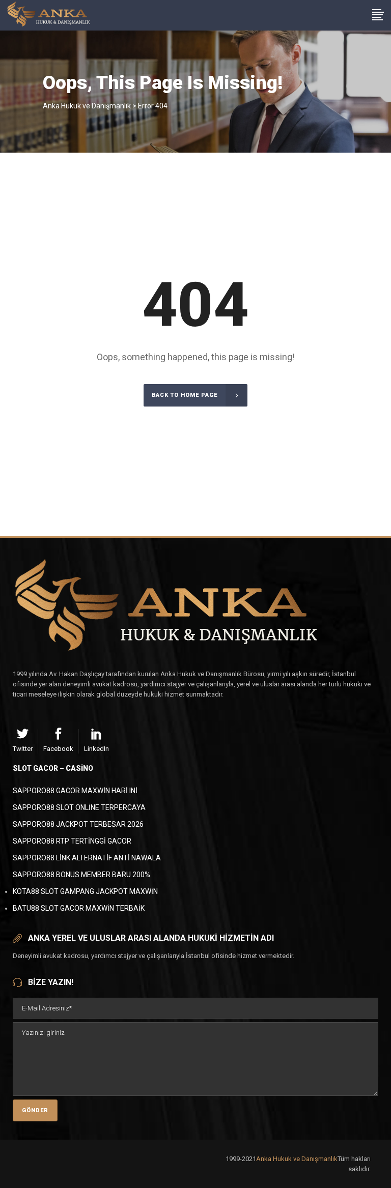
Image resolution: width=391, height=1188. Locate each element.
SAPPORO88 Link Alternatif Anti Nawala (87, 858)
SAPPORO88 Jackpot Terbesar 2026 (78, 824)
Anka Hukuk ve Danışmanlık (87, 105)
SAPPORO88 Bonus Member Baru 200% (81, 875)
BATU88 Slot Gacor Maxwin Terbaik (79, 908)
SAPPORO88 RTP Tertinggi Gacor (72, 841)
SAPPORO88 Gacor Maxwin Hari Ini (75, 791)
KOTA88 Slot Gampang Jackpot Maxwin (85, 891)
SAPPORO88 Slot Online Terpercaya (79, 807)
